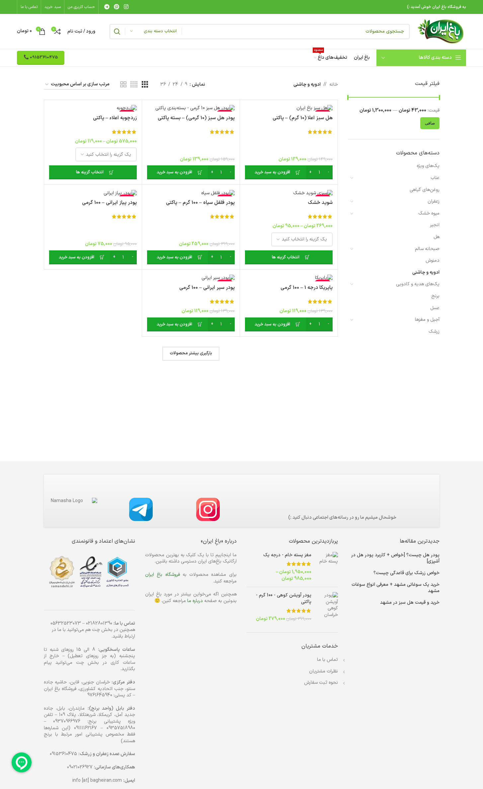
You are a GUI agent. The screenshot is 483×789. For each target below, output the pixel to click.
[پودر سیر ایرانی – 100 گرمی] (191, 278)
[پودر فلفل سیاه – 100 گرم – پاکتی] (191, 193)
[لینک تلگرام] (107, 7)
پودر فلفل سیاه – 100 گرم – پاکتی (200, 203)
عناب (435, 177)
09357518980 (121, 728)
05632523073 (65, 623)
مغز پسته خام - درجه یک (287, 555)
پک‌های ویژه (428, 165)
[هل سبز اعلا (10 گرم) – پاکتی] (289, 108)
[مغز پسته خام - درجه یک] (327, 567)
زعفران (434, 201)
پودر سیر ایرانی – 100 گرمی (207, 288)
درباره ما (195, 600)
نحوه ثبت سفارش (321, 682)
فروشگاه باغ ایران (162, 574)
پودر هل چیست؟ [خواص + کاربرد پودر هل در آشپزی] (395, 558)
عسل (435, 308)
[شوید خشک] (289, 193)
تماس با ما (327, 659)
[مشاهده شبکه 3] (145, 84)
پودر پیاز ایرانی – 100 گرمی (109, 203)
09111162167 (85, 728)
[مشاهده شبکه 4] (133, 84)
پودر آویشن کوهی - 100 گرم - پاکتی (283, 598)
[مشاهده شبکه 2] (123, 84)
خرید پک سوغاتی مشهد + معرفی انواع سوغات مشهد (396, 587)
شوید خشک (320, 203)
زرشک (434, 331)
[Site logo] (441, 31)
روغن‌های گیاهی (425, 189)
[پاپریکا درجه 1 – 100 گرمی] (289, 278)
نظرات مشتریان (323, 671)
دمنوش (433, 260)
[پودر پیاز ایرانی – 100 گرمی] (93, 193)
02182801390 (99, 623)
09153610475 (63, 753)
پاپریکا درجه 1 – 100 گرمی (307, 288)
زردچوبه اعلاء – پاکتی (115, 118)
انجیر (435, 224)
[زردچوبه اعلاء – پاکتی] (93, 108)
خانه (333, 84)
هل (437, 236)
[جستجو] (117, 31)
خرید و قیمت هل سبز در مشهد (410, 602)
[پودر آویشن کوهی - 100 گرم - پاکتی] (327, 607)
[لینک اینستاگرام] (125, 7)
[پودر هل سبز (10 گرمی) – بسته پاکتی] (191, 108)
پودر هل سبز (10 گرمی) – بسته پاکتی (196, 118)
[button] (289, 172)
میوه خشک (429, 213)
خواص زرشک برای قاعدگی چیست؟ (406, 573)
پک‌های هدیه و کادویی (418, 284)
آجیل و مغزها (427, 319)
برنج (435, 296)
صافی (430, 123)
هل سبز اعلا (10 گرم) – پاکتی (303, 118)
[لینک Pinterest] (116, 7)
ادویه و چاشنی (426, 272)
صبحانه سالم (427, 248)
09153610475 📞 (41, 57)
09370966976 (66, 721)
